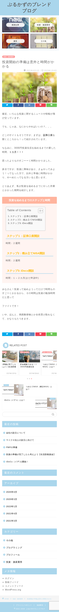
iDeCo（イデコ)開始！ (17, 462)
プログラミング (14, 547)
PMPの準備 (11, 447)
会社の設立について (15, 433)
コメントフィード (14, 586)
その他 (9, 540)
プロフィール (13, 554)
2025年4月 (11, 492)
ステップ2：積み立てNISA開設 (26, 220)
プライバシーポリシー (24, 605)
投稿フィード (12, 582)
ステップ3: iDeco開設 (21, 223)
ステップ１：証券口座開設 (24, 216)
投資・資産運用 (9, 57)
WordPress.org (13, 589)
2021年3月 (11, 521)
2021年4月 (11, 513)
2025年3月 (11, 499)
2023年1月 (11, 506)
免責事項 (40, 605)
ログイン (9, 578)
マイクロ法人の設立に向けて (20, 440)
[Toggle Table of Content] (39, 210)
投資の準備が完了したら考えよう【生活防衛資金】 (31, 454)
